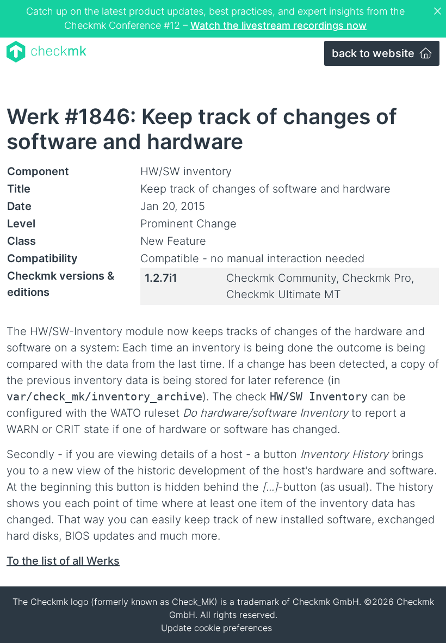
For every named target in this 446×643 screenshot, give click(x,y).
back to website (374, 53)
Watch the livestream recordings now (278, 25)
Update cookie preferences (216, 627)
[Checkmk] (46, 52)
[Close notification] (439, 11)
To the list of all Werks (63, 560)
